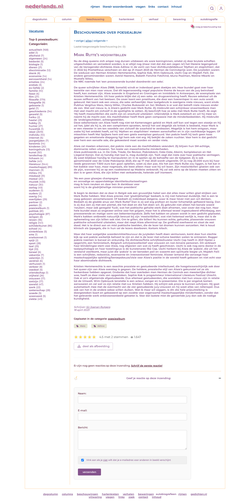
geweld (34, 114)
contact (163, 6)
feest (32, 93)
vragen (141, 6)
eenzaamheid (38, 79)
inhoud (176, 6)
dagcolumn (39, 19)
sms (31, 234)
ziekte (33, 299)
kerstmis (34, 143)
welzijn (33, 281)
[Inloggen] (221, 8)
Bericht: (83, 427)
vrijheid (34, 275)
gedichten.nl (199, 494)
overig (33, 196)
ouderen (34, 190)
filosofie (34, 99)
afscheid (34, 55)
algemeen (35, 58)
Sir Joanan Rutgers (98, 307)
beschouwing (95, 19)
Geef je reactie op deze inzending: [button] (148, 378)
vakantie (34, 255)
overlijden (35, 199)
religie (33, 222)
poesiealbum (37, 208)
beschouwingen (87, 494)
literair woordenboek (118, 6)
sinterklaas (36, 231)
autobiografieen (166, 494)
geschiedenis (37, 111)
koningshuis (37, 149)
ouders (33, 193)
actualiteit (35, 49)
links (151, 6)
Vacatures (36, 31)
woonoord (35, 296)
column (67, 19)
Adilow (100, 326)
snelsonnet (36, 237)
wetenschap (37, 290)
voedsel (34, 269)
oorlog (33, 187)
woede (33, 293)
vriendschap (37, 272)
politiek (34, 211)
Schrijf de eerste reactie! (146, 365)
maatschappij (38, 167)
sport (32, 243)
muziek (33, 181)
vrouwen (34, 278)
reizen (33, 219)
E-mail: (82, 410)
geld (32, 108)
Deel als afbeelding (96, 346)
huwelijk (34, 128)
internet (34, 137)
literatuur (35, 164)
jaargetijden (37, 140)
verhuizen (35, 263)
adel (32, 52)
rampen (34, 216)
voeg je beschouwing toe (208, 27)
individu (34, 134)
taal (31, 246)
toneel (33, 252)
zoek (132, 497)
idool (32, 131)
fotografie (35, 102)
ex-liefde (34, 87)
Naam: (82, 393)
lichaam (34, 158)
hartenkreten (110, 494)
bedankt (34, 61)
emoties (34, 82)
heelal (33, 120)
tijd (31, 249)
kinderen (35, 146)
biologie (34, 64)
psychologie (37, 214)
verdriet (34, 260)
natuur (33, 184)
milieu (33, 172)
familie (33, 90)
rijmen (95, 6)
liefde (32, 161)
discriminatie (37, 70)
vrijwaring (95, 497)
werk (32, 287)
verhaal (153, 19)
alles (89, 40)
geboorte (35, 105)
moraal (33, 178)
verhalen (128, 494)
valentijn (34, 257)
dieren (33, 67)
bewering (179, 19)
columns (67, 494)
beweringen (146, 494)
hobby (33, 123)
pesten (33, 205)
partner (33, 202)
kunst (32, 152)
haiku (32, 117)
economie (35, 76)
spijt (32, 240)
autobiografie (209, 19)
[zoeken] (212, 8)
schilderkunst (38, 225)
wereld (33, 284)
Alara (82, 326)
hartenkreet (126, 19)
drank (32, 73)
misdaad (34, 175)
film (31, 96)
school (33, 228)
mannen (34, 170)
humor (33, 126)
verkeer (33, 266)
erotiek (33, 84)
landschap (36, 155)
